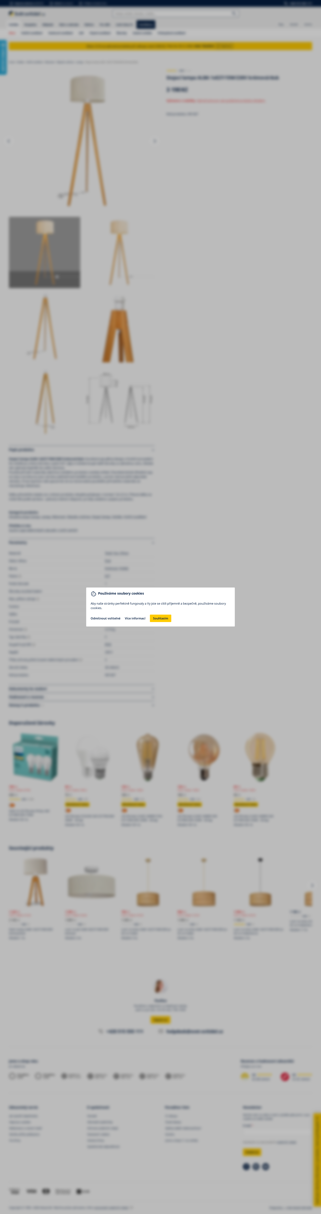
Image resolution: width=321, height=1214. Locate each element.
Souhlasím (160, 618)
